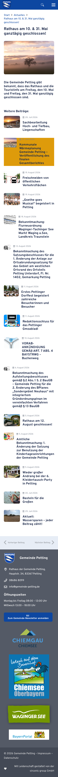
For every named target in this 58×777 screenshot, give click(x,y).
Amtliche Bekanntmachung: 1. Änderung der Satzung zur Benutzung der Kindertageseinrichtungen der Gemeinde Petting (35, 448)
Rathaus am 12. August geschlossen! (37, 423)
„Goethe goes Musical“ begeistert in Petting (38, 203)
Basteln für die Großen (33, 500)
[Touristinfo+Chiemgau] (29, 638)
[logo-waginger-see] (29, 714)
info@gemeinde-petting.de (24, 586)
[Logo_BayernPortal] (29, 735)
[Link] (29, 768)
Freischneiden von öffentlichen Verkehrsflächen (36, 181)
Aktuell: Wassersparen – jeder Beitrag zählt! (38, 520)
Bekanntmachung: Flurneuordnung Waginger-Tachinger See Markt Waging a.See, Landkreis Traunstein (36, 229)
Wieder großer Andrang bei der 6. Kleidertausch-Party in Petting (37, 478)
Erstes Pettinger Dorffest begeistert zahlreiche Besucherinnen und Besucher (35, 299)
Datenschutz (11, 758)
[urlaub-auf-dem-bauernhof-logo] (29, 676)
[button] (42, 5)
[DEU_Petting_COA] (7, 5)
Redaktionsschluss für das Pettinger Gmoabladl (38, 325)
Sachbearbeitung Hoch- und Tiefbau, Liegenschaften (36, 126)
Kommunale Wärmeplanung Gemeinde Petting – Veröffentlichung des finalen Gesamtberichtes (34, 154)
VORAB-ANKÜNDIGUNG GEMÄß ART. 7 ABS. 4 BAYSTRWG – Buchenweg (37, 351)
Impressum (44, 753)
